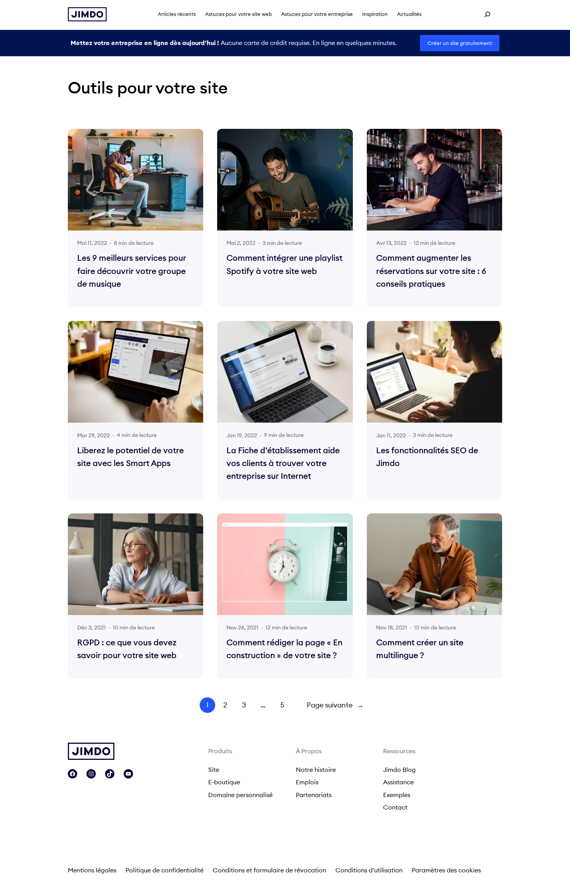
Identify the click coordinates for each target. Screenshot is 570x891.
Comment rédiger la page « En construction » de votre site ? (284, 648)
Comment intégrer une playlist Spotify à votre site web (284, 264)
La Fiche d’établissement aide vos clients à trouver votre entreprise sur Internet (283, 463)
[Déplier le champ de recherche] (487, 14)
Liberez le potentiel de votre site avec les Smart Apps (130, 456)
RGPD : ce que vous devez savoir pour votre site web (126, 648)
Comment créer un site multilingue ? (419, 648)
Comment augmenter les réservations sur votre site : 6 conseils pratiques (431, 271)
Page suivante (335, 704)
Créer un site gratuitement (460, 43)
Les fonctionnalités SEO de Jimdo (427, 456)
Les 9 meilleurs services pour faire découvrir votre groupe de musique (131, 271)
